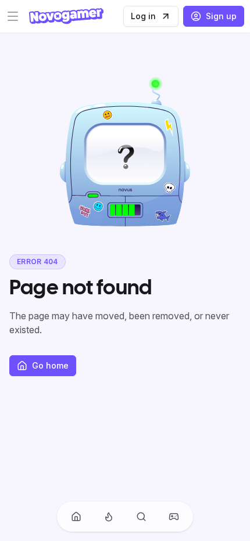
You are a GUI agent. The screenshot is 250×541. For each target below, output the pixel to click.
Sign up (221, 16)
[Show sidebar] (13, 16)
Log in (143, 16)
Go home (50, 365)
